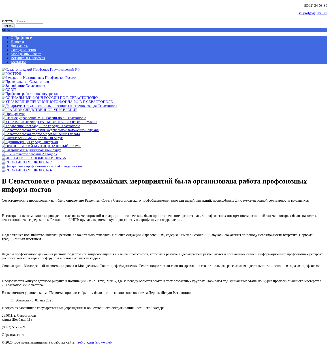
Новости (17, 42)
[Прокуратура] (13, 114)
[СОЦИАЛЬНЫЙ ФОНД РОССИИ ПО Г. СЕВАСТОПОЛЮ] (50, 98)
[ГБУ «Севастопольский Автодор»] (29, 154)
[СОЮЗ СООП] (9, 90)
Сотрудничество (23, 50)
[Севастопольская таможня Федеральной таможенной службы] (50, 130)
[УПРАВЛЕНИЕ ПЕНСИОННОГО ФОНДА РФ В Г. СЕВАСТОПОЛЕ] (57, 102)
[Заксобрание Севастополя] (23, 86)
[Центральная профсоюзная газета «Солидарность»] (42, 166)
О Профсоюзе (21, 38)
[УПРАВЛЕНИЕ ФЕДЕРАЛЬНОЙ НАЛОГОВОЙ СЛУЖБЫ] (49, 122)
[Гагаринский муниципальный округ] (31, 150)
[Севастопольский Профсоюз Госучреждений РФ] (41, 69)
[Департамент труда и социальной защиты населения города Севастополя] (59, 106)
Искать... (8, 21)
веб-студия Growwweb (94, 342)
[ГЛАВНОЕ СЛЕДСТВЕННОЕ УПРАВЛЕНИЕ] (39, 110)
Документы (19, 46)
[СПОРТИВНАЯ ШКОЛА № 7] (27, 162)
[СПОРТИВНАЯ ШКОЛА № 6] (27, 170)
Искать (8, 26)
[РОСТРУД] (11, 73)
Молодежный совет (26, 54)
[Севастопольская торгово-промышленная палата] (41, 134)
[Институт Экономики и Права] (34, 158)
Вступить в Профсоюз (28, 58)
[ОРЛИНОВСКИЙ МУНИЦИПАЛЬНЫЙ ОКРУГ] (41, 146)
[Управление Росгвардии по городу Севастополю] (41, 126)
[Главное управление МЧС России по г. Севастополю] (44, 118)
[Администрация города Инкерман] (30, 142)
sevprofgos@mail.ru (313, 13)
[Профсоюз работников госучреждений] (33, 94)
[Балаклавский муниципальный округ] (32, 138)
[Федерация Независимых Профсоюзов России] (39, 77)
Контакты (18, 62)
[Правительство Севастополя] (25, 81)
